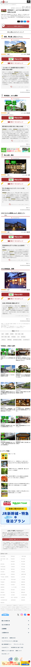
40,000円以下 (26, 339)
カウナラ (23, 608)
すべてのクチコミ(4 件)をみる (25, 146)
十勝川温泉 (23, 556)
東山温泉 (23, 561)
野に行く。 (18, 608)
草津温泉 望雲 (9, 269)
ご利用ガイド (15, 605)
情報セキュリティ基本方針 (8, 650)
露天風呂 (23, 336)
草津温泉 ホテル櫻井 (11, 95)
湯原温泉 (23, 589)
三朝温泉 (23, 587)
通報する (28, 90)
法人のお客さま (6, 624)
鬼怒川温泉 (3, 569)
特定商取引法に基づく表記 (17, 647)
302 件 (28, 289)
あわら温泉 (3, 579)
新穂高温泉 (13, 582)
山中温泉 (23, 576)
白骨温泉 (2, 571)
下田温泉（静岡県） (5, 576)
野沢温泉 (23, 569)
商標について (19, 650)
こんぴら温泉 (14, 587)
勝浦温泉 (23, 584)
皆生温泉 (13, 589)
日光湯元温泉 (24, 594)
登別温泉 (13, 556)
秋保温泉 (13, 561)
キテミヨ (2, 608)
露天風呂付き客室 (17, 339)
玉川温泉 (13, 594)
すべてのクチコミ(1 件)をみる (25, 320)
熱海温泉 (23, 600)
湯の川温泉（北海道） (4, 559)
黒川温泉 (13, 592)
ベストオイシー (8, 608)
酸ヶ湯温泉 (3, 594)
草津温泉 (13, 336)
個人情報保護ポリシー (7, 644)
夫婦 (3, 334)
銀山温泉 (13, 564)
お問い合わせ (5, 638)
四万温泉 (23, 566)
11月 (18, 336)
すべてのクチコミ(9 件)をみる (25, 92)
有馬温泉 (2, 584)
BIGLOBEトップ (5, 654)
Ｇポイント (21, 605)
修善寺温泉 (23, 574)
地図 (15, 114)
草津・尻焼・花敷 (19, 334)
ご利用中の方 (5, 632)
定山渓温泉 (3, 556)
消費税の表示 (13, 638)
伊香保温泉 (3, 566)
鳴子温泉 (23, 558)
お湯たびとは (9, 605)
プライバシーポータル (19, 644)
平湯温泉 (2, 582)
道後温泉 (2, 587)
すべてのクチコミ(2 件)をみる (25, 209)
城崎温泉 (23, 582)
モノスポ (13, 608)
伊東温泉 (13, 574)
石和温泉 (23, 571)
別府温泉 (2, 592)
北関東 (6, 334)
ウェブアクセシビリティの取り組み (10, 641)
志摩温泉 (23, 597)
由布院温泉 (13, 600)
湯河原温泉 (3, 574)
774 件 (28, 54)
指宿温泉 (2, 602)
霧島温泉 (23, 592)
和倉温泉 (13, 576)
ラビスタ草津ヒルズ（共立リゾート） (14, 214)
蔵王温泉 (2, 564)
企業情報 (4, 628)
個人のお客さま (6, 621)
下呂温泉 (23, 579)
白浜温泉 (13, 584)
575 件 (28, 113)
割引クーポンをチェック (17, 63)
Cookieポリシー (5, 647)
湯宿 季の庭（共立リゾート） (13, 36)
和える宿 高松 (9, 155)
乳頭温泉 (13, 558)
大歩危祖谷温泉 (4, 600)
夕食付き (4, 339)
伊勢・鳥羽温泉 (14, 597)
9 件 (29, 175)
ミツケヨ (27, 608)
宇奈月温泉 (13, 579)
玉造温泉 (2, 589)
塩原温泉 (13, 569)
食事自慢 (9, 339)
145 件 (28, 232)
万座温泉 (13, 566)
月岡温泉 (13, 571)
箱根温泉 (2, 597)
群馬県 (11, 334)
